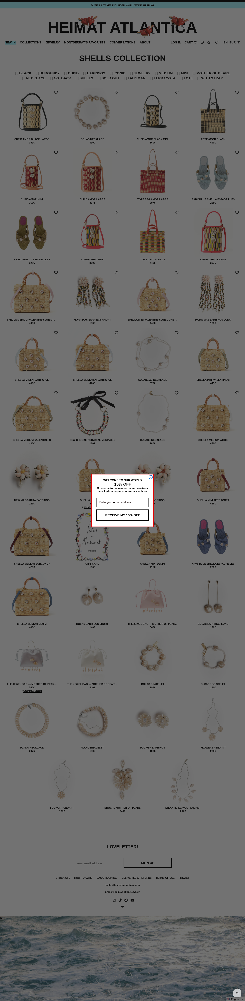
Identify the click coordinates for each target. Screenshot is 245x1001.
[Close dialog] (150, 477)
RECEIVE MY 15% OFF (122, 515)
